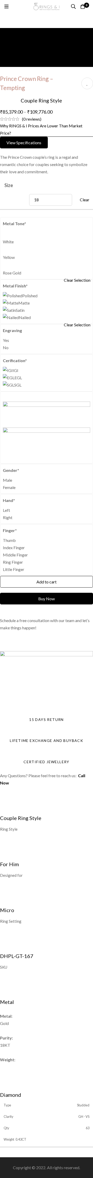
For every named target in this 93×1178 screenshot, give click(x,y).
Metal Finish (15, 285)
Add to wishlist (87, 83)
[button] (24, 142)
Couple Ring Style (41, 100)
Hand (9, 500)
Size (8, 185)
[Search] (73, 6)
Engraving (12, 330)
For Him (9, 864)
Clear (84, 199)
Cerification (15, 360)
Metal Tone (14, 223)
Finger (10, 530)
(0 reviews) (31, 118)
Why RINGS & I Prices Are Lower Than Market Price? (41, 129)
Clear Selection (77, 280)
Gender (11, 470)
